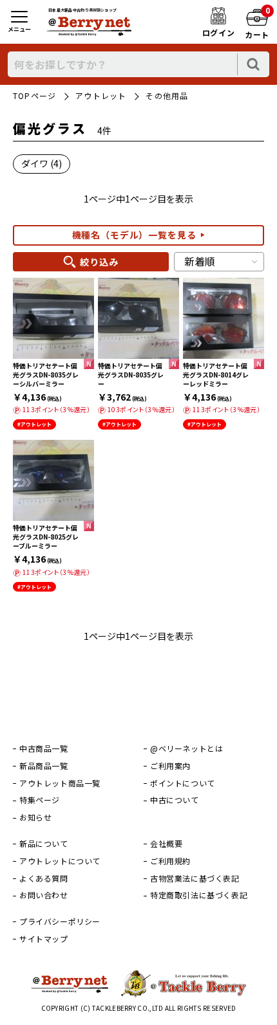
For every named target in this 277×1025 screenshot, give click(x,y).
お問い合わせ (43, 895)
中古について (174, 800)
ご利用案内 (170, 766)
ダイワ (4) (41, 163)
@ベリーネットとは (186, 748)
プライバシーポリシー (59, 921)
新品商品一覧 (43, 766)
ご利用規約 (170, 861)
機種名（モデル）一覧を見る (134, 234)
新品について (43, 844)
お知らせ (35, 817)
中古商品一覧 (43, 748)
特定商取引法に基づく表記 (198, 895)
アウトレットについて (59, 861)
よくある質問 (43, 878)
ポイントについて (182, 783)
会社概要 (166, 844)
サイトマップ (43, 939)
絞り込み (99, 261)
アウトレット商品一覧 (59, 783)
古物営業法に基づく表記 (195, 878)
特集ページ (39, 800)
